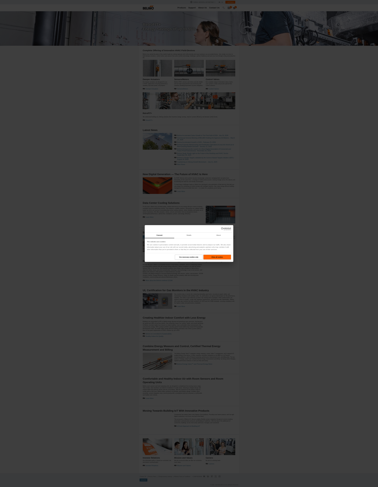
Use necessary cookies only (188, 257)
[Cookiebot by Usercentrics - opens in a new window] (222, 228)
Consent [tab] (159, 235)
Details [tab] (189, 235)
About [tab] (218, 235)
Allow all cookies (217, 257)
